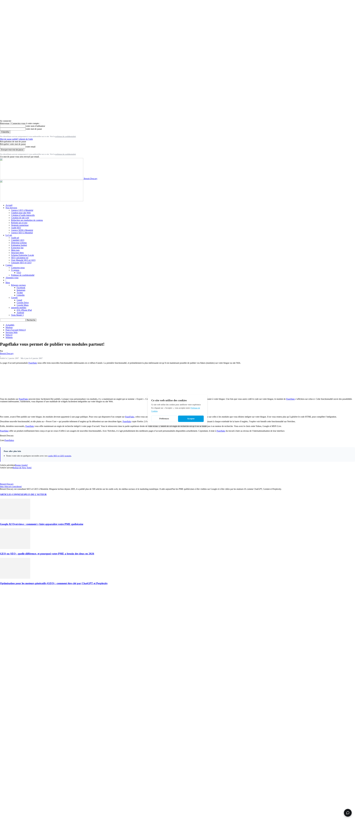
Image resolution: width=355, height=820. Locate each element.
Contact (9, 265)
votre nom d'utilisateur (35, 126)
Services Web (11, 332)
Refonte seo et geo (19, 223)
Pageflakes (9, 440)
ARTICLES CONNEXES (12, 494)
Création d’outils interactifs (23, 215)
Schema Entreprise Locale (22, 255)
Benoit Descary (7, 353)
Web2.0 (9, 335)
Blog (8, 282)
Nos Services (11, 208)
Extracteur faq (17, 247)
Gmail (19, 300)
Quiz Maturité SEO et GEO (23, 260)
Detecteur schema (19, 242)
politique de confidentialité (65, 136)
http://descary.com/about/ (11, 486)
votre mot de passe (34, 129)
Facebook (21, 287)
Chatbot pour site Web (21, 213)
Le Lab (9, 235)
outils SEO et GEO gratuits (59, 456)
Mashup (9, 327)
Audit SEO (16, 227)
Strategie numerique (20, 225)
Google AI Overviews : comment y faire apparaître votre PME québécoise (41, 524)
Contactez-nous (18, 267)
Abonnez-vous (12, 277)
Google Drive (23, 302)
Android (20, 312)
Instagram (21, 290)
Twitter (20, 292)
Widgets (9, 337)
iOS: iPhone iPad (24, 310)
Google (14, 297)
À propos (15, 270)
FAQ (19, 272)
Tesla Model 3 (17, 315)
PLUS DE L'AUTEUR (36, 494)
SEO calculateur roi (19, 257)
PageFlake (23, 399)
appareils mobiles (18, 307)
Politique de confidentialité (22, 275)
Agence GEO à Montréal (22, 210)
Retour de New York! (22, 467)
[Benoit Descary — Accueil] (41, 200)
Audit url (15, 237)
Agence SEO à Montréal (22, 232)
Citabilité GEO (17, 240)
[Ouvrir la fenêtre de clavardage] (348, 813)
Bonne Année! (21, 465)
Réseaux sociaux (18, 285)
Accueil (9, 205)
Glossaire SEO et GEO (21, 262)
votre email (30, 146)
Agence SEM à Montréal (22, 230)
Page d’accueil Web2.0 (16, 330)
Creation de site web (20, 218)
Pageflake (32, 363)
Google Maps (23, 305)
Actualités (10, 325)
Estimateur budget (19, 245)
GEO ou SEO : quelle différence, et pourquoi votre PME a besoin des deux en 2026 (47, 553)
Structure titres (17, 252)
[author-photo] (6, 481)
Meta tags (15, 250)
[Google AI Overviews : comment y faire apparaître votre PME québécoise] (15, 518)
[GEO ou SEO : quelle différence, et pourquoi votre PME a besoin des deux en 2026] (15, 548)
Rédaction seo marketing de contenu (27, 220)
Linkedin (21, 295)
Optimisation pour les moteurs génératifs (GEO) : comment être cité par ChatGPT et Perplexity (54, 583)
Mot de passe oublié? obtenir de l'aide (16, 139)
